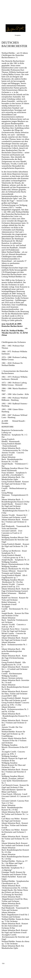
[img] (15, 11)
